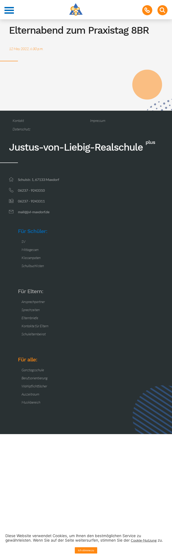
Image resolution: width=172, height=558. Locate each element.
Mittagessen (30, 249)
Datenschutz (21, 129)
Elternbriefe (30, 318)
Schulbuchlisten (33, 266)
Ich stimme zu (86, 550)
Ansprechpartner (33, 301)
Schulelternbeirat (34, 334)
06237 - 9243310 (31, 190)
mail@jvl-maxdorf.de (33, 212)
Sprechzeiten (31, 310)
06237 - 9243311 (31, 201)
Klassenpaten (31, 257)
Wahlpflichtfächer (34, 386)
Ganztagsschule (33, 370)
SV (24, 241)
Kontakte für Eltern (35, 326)
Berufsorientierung (34, 378)
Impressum (97, 120)
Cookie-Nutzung (144, 540)
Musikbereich (31, 402)
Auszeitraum (30, 394)
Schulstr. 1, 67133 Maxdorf (38, 179)
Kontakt (18, 120)
